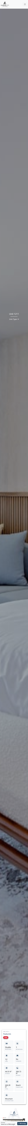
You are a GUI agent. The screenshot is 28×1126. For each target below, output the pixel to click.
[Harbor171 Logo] (5, 4)
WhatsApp (22, 1123)
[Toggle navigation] (25, 4)
